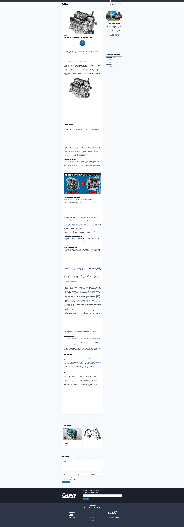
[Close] (108, 253)
